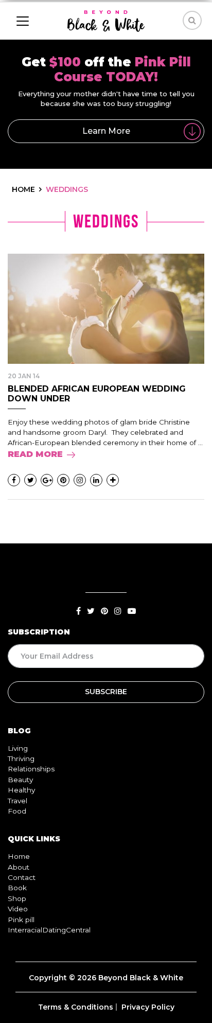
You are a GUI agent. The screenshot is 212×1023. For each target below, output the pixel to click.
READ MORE (35, 454)
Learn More (106, 131)
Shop (17, 898)
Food (17, 811)
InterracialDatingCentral (49, 930)
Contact (22, 877)
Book (17, 888)
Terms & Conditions (75, 1007)
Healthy (21, 790)
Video (18, 909)
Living (18, 748)
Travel (17, 801)
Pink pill (21, 919)
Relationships (31, 769)
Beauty (20, 779)
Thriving (21, 758)
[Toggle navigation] (22, 21)
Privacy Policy (147, 1007)
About (18, 867)
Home (19, 856)
